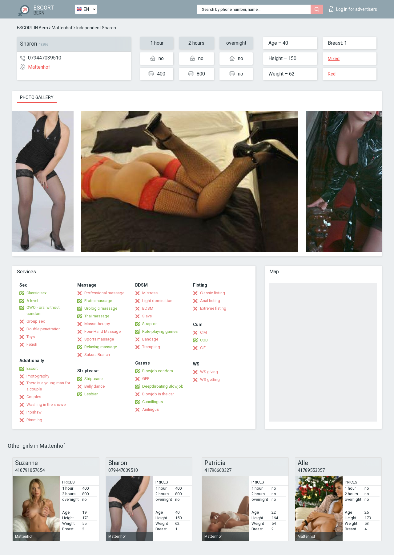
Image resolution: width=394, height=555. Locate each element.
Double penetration (43, 329)
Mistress (150, 293)
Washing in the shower (46, 404)
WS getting (210, 379)
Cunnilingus (152, 401)
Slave (147, 316)
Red (332, 74)
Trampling (151, 347)
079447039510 (44, 58)
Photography (37, 376)
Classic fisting (212, 293)
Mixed (334, 58)
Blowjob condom (157, 371)
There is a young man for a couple (48, 386)
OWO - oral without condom (43, 310)
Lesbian (91, 394)
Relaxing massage (100, 347)
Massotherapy (97, 323)
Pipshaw (34, 412)
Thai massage (96, 316)
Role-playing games (160, 331)
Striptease (93, 378)
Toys (30, 336)
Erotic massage (98, 300)
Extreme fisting (213, 308)
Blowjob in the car (158, 394)
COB (204, 340)
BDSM (147, 308)
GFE (145, 378)
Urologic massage (100, 308)
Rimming (34, 420)
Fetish (31, 344)
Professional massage (104, 293)
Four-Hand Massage (102, 331)
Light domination (157, 300)
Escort (32, 368)
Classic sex (36, 293)
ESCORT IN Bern (32, 27)
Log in (356, 9)
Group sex (35, 321)
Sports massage (99, 339)
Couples (33, 396)
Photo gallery (37, 97)
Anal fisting (210, 300)
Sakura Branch (97, 354)
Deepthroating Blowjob (162, 386)
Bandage (150, 339)
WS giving (209, 371)
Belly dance (94, 386)
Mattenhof (62, 27)
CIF (203, 347)
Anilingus (150, 409)
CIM (203, 332)
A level (32, 300)
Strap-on (150, 323)
